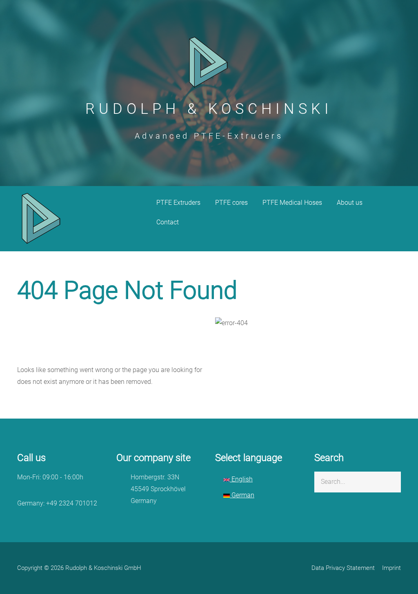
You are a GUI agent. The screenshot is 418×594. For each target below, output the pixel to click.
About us (349, 202)
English (241, 479)
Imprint (391, 568)
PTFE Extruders (178, 202)
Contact (167, 222)
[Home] (41, 218)
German (242, 495)
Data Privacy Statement (343, 568)
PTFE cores (231, 202)
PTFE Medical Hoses (292, 202)
